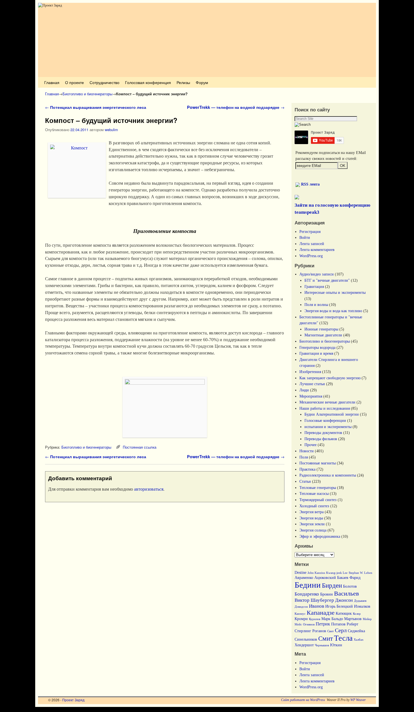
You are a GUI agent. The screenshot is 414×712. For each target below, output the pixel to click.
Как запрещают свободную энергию (329, 378)
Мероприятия (310, 396)
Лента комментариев (317, 249)
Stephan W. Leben (360, 572)
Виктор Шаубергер (314, 600)
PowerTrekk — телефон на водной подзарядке (235, 107)
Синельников (306, 639)
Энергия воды (311, 518)
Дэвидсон (301, 606)
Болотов (350, 586)
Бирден (332, 585)
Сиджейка (356, 631)
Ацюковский (325, 578)
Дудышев (360, 600)
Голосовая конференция (148, 82)
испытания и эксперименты (327, 426)
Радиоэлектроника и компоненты (327, 475)
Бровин (326, 594)
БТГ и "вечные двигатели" (327, 280)
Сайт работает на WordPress (303, 700)
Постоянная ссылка (139, 447)
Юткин (336, 645)
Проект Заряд (73, 699)
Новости (306, 451)
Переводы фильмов (320, 439)
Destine (300, 572)
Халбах (359, 639)
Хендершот (304, 645)
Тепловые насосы (314, 493)
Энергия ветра (311, 512)
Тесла (343, 638)
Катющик (344, 613)
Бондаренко (307, 594)
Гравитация (314, 286)
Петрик (323, 623)
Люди (304, 390)
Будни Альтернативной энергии (331, 414)
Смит (325, 638)
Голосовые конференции (325, 420)
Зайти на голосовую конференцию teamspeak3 (332, 208)
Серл (341, 630)
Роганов (319, 631)
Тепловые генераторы (317, 487)
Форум (202, 82)
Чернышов (322, 645)
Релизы (183, 82)
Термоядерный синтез (318, 499)
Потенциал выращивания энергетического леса (95, 107)
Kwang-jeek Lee (337, 572)
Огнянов (309, 624)
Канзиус (300, 613)
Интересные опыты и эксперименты (335, 292)
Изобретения (310, 371)
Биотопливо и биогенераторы (87, 93)
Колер (357, 613)
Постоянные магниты (317, 463)
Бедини (308, 584)
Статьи (305, 481)
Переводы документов (323, 432)
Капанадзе (321, 612)
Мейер (367, 619)
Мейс (298, 624)
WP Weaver (358, 700)
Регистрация (309, 231)
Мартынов (353, 619)
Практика (307, 469)
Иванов (316, 606)
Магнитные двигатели (323, 335)
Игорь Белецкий (339, 606)
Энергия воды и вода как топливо (333, 310)
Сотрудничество (104, 82)
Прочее (310, 444)
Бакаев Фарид (348, 578)
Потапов (338, 624)
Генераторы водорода (317, 347)
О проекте (74, 82)
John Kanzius (316, 572)
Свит (330, 631)
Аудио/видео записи (316, 274)
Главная (51, 82)
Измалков (362, 606)
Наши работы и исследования (324, 408)
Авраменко (304, 578)
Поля (303, 457)
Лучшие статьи (312, 384)
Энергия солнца (312, 530)
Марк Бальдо (332, 619)
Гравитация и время (316, 353)
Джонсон (344, 600)
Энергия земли (312, 524)
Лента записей (311, 243)
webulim (111, 129)
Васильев (346, 593)
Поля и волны (316, 304)
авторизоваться (148, 489)
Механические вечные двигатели (327, 402)
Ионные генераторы (321, 329)
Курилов (314, 619)
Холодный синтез (314, 506)
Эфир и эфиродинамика (319, 536)
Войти (304, 237)
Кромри (301, 619)
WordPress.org (311, 256)
